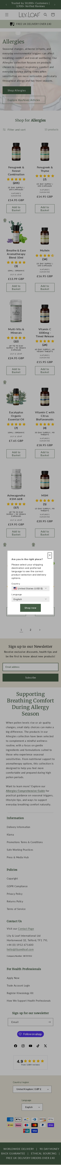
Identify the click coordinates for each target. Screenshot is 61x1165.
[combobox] (28, 588)
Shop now (30, 607)
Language (17, 594)
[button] (49, 555)
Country (16, 583)
